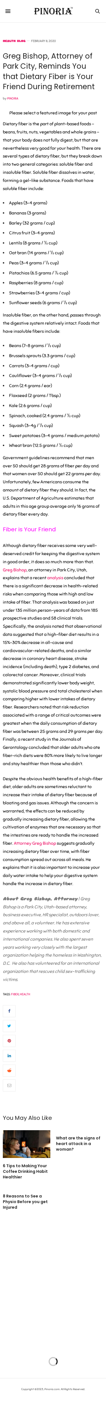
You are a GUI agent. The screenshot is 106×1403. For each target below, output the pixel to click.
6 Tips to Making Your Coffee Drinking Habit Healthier (25, 1171)
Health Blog (14, 41)
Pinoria (12, 98)
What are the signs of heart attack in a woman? (78, 1143)
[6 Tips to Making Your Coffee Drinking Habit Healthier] (26, 1144)
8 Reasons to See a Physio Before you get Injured (25, 1201)
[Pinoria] (53, 11)
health (25, 994)
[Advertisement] (53, 1286)
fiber (15, 994)
